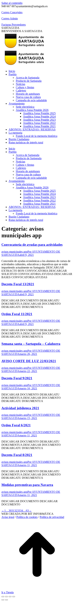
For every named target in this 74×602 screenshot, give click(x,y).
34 (21, 510)
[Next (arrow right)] (6, 599)
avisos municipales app (14, 251)
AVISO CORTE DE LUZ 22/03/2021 (28, 361)
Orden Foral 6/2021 (16, 425)
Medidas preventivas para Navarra (27, 485)
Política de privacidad (52, 517)
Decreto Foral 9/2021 (16, 378)
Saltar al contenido (11, 3)
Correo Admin (9, 18)
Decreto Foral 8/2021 (16, 455)
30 (10, 510)
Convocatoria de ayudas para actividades (32, 244)
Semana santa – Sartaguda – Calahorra (30, 344)
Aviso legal (7, 517)
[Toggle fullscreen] (10, 596)
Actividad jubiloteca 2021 (20, 408)
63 (27, 510)
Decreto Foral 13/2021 (17, 284)
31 (12, 510)
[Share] (6, 596)
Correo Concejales (11, 12)
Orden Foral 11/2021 (16, 314)
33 (18, 510)
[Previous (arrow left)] (2, 599)
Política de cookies (27, 517)
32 (15, 510)
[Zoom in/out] (13, 596)
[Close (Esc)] (2, 596)
